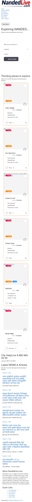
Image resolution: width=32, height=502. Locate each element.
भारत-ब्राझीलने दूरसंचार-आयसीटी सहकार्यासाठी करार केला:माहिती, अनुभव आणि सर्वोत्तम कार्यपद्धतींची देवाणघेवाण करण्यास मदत (14, 379)
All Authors (12, 493)
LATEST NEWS (5, 10)
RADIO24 (8, 288)
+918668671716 (12, 295)
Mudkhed (10, 113)
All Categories (4, 13)
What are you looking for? (10, 44)
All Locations (4, 15)
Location (6, 54)
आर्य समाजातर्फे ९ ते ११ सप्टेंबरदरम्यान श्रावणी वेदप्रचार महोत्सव (13, 461)
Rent (10, 213)
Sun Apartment (10, 153)
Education (11, 348)
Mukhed (10, 248)
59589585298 (11, 115)
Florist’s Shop (9, 243)
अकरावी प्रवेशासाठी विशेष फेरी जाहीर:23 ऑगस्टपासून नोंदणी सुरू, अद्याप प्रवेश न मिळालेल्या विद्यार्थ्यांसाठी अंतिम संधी (15, 445)
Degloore (9, 338)
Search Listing (12, 59)
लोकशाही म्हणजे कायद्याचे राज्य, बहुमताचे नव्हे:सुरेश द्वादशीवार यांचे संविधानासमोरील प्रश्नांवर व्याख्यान (14, 412)
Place (10, 122)
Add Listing (4, 17)
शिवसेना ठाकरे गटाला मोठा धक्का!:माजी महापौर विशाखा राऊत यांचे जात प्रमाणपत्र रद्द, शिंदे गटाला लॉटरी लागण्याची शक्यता (15, 428)
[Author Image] (25, 104)
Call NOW (12, 361)
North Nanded (11, 158)
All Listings (4, 12)
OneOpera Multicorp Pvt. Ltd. (15, 500)
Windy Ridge (9, 333)
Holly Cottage (9, 108)
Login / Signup (5, 18)
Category (6, 49)
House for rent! (10, 198)
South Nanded (11, 293)
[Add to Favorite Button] (25, 85)
